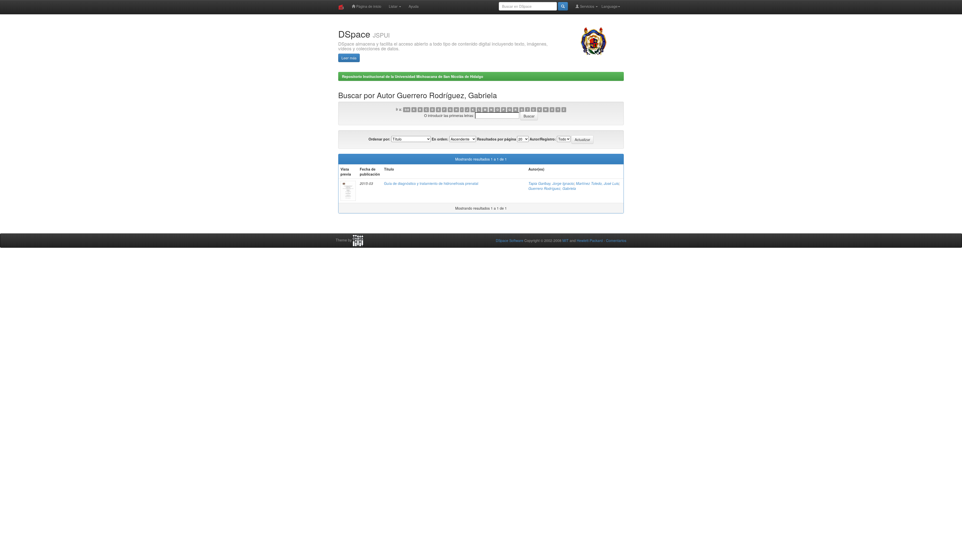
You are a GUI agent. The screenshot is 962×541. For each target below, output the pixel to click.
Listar (394, 6)
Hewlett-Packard (590, 240)
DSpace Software (509, 240)
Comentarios (616, 240)
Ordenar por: (379, 139)
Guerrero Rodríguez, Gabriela (552, 188)
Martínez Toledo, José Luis (597, 183)
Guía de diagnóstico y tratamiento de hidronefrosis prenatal (431, 183)
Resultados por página (496, 139)
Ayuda (414, 6)
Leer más (348, 57)
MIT (565, 240)
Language (610, 6)
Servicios (587, 6)
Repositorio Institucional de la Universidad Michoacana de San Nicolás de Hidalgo (412, 76)
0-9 (407, 109)
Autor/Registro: (543, 139)
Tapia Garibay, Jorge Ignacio (551, 183)
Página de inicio (368, 6)
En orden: (440, 139)
